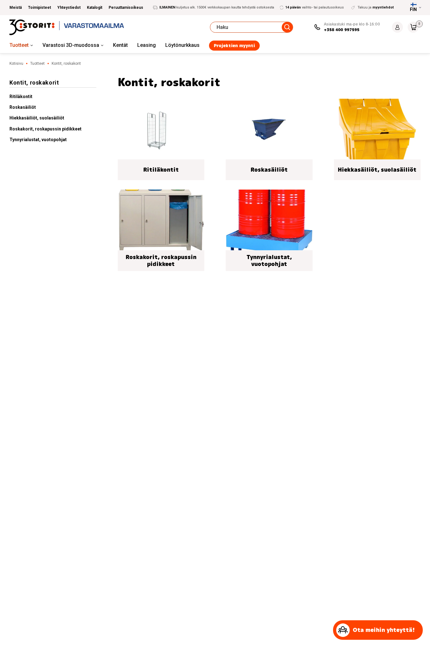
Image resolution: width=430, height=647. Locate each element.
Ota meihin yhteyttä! (384, 630)
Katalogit (94, 7)
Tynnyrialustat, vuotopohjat (38, 139)
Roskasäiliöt (22, 107)
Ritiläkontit (20, 96)
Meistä (15, 7)
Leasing (146, 45)
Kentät (120, 45)
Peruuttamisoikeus (126, 7)
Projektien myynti (234, 45)
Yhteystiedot (69, 7)
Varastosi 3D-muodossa (70, 45)
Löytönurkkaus (182, 45)
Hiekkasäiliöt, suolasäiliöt (36, 117)
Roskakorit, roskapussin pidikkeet (45, 128)
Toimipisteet (39, 7)
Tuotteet (19, 45)
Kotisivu (16, 63)
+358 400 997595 (341, 29)
